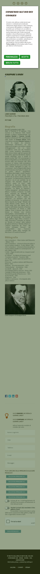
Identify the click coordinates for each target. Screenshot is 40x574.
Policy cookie (10, 44)
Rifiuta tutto (12, 63)
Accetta (24, 57)
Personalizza (12, 57)
